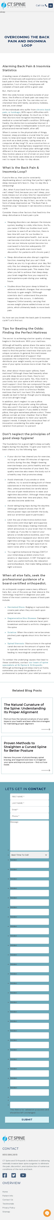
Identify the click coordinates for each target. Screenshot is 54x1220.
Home (5, 1191)
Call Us (40, 5)
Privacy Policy (9, 1207)
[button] (50, 5)
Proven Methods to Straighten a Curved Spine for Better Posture (25, 746)
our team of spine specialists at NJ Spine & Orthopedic (25, 664)
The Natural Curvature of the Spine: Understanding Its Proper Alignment (25, 708)
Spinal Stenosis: (16, 643)
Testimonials (8, 1203)
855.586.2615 (10, 1154)
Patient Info (8, 1195)
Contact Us (8, 1199)
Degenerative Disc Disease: (22, 618)
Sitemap (6, 1211)
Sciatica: (12, 632)
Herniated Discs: (16, 607)
